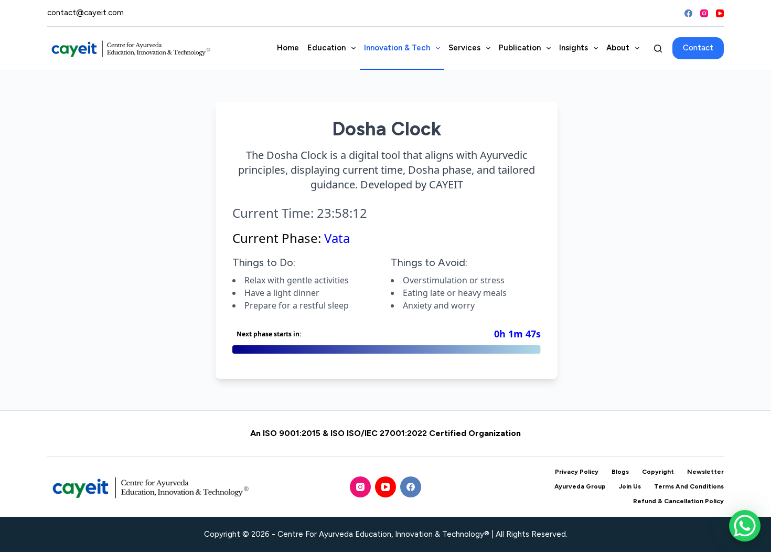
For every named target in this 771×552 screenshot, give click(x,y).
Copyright (658, 471)
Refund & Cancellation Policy (678, 501)
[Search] (658, 48)
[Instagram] (704, 13)
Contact (698, 47)
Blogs (620, 471)
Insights (573, 47)
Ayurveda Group (580, 486)
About (617, 47)
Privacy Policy (576, 471)
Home (288, 47)
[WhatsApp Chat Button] (745, 526)
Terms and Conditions (689, 486)
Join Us (630, 486)
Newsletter (705, 471)
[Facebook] (688, 13)
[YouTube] (720, 13)
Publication (520, 47)
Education (326, 47)
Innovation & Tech (397, 47)
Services (464, 47)
